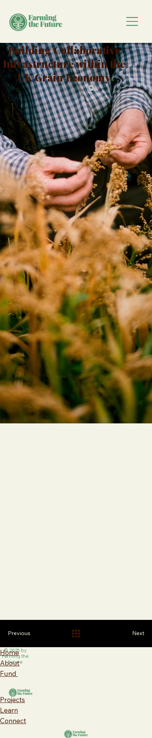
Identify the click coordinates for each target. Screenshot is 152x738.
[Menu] (132, 21)
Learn (9, 710)
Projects (12, 700)
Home (9, 652)
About (9, 663)
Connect (13, 721)
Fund (9, 673)
